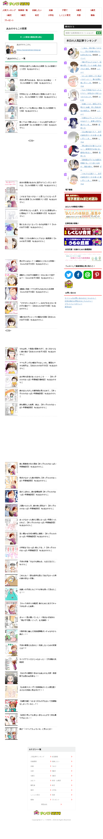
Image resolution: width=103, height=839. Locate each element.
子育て (65, 10)
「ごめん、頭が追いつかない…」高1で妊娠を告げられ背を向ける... (90, 51)
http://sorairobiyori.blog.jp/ (29, 50)
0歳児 (78, 10)
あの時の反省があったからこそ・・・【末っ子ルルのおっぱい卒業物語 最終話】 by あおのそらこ (37, 379)
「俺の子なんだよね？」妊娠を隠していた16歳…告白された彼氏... (90, 65)
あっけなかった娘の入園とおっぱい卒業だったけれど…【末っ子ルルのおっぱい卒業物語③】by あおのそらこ (37, 522)
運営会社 (68, 307)
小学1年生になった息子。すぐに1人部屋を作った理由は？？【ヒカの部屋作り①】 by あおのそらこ (38, 213)
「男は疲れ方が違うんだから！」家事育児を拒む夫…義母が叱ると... (90, 149)
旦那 (79, 15)
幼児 (37, 15)
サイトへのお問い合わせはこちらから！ (80, 298)
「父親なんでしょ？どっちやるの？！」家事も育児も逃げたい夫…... (90, 121)
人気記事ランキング (37, 757)
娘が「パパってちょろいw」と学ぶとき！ (36, 729)
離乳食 (33, 785)
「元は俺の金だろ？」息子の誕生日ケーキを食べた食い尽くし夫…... (90, 135)
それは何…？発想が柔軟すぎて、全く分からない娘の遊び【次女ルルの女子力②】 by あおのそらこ (37, 351)
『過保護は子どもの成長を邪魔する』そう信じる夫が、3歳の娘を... (90, 163)
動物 (93, 15)
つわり (54, 766)
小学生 (51, 15)
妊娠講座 (34, 761)
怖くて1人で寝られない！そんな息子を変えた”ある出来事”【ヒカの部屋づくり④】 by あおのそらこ (38, 125)
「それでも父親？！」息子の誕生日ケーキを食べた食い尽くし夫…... (90, 177)
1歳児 (92, 10)
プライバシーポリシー (73, 304)
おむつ (33, 780)
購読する (70, 26)
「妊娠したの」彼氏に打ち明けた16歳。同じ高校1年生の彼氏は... (90, 107)
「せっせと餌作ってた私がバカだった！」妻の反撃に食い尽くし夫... (90, 79)
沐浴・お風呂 (56, 780)
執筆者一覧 (23, 10)
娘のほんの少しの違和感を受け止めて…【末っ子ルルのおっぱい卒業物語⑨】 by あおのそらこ (37, 393)
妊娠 (51, 10)
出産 (32, 771)
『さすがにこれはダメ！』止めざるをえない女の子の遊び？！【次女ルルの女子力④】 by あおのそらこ (37, 306)
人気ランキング (9, 10)
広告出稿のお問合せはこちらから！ (79, 301)
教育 (32, 790)
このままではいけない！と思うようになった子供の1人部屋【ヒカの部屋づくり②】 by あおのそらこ (38, 199)
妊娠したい (37, 10)
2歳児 (9, 15)
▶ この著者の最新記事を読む (31, 37)
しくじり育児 (64, 15)
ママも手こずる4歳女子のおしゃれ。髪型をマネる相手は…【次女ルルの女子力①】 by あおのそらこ (38, 365)
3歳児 (23, 15)
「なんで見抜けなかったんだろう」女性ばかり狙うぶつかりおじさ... (90, 93)
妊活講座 (55, 757)
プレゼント (9, 20)
